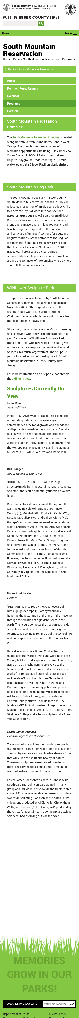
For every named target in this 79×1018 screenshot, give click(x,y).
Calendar (13, 96)
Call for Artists (21, 378)
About (11, 81)
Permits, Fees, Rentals (22, 88)
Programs (68, 59)
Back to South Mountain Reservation (31, 69)
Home (5, 33)
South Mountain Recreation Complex (35, 137)
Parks (16, 59)
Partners (13, 111)
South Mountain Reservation (41, 59)
